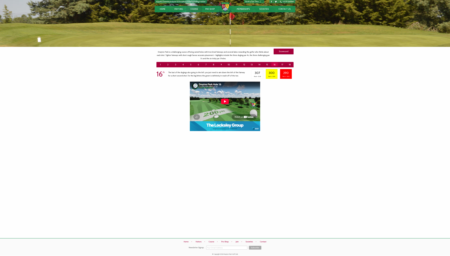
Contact (263, 242)
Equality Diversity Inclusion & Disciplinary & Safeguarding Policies (180, 2)
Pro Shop (210, 9)
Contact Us (284, 9)
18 (290, 64)
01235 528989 (288, 2)
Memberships (243, 9)
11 (236, 64)
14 (259, 64)
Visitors (178, 9)
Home (162, 9)
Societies (264, 9)
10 (229, 64)
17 (282, 64)
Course (194, 9)
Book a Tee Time (252, 2)
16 (275, 64)
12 (244, 64)
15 (267, 64)
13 (252, 64)
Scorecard (283, 51)
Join (237, 242)
